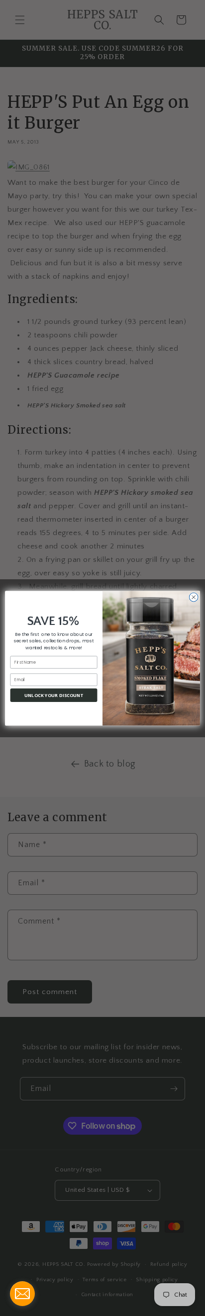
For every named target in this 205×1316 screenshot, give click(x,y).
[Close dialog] (193, 597)
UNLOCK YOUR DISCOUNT (54, 695)
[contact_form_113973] (22, 1293)
